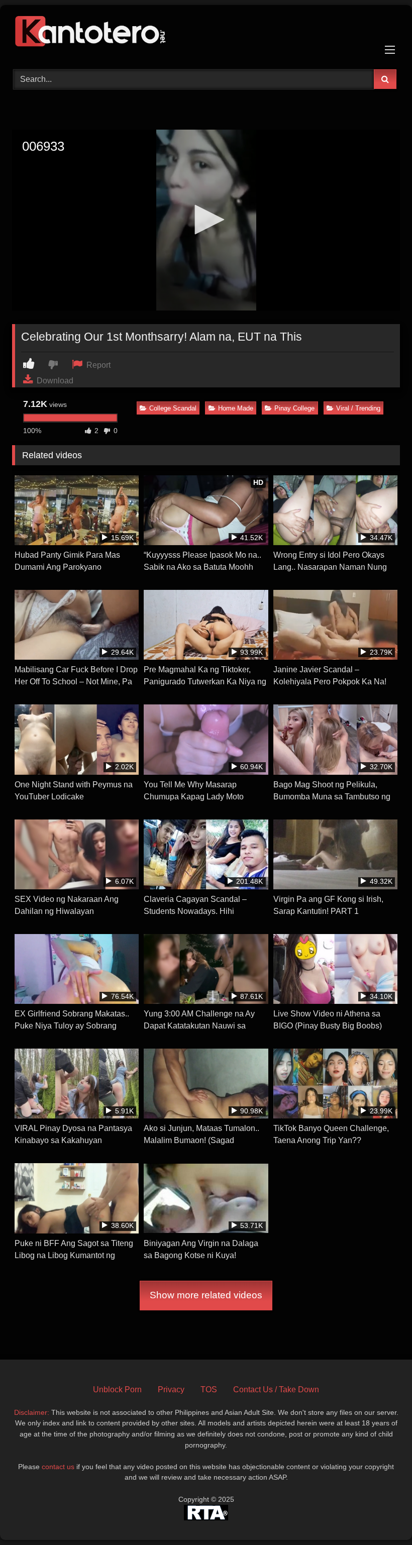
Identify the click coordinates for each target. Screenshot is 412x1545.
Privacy (171, 1389)
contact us (58, 1467)
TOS (208, 1389)
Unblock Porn (117, 1389)
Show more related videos (206, 1295)
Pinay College (294, 408)
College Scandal (172, 408)
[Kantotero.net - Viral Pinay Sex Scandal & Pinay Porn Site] (206, 33)
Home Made (235, 408)
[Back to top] (381, 1515)
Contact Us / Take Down (276, 1389)
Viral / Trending (358, 408)
